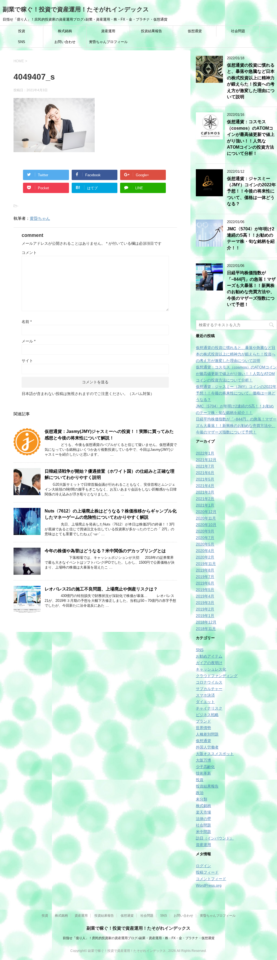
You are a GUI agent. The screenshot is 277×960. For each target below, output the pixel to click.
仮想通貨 (195, 31)
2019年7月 (205, 576)
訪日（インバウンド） (215, 838)
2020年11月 (206, 518)
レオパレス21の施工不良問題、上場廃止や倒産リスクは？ (101, 589)
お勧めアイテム (209, 656)
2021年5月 (205, 479)
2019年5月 (205, 589)
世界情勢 (203, 728)
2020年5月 (205, 544)
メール (28, 341)
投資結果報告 (151, 31)
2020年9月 (205, 531)
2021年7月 (205, 466)
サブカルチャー (209, 689)
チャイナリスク (209, 708)
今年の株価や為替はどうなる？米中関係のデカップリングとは (105, 550)
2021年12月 (206, 460)
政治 (199, 793)
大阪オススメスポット (215, 754)
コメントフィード (211, 879)
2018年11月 (206, 628)
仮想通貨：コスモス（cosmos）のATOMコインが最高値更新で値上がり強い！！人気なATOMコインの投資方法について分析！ (236, 373)
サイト (27, 360)
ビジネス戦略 (207, 715)
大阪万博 (203, 760)
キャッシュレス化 (211, 669)
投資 (21, 31)
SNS (21, 42)
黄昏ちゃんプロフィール (108, 42)
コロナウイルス (209, 682)
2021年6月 (205, 473)
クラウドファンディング (217, 676)
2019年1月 (205, 615)
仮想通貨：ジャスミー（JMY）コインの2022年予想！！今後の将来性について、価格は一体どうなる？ (251, 191)
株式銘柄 (65, 31)
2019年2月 (205, 609)
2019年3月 (205, 602)
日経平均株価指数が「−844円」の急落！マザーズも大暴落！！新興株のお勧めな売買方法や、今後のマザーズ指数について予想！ (251, 288)
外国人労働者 (207, 747)
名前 (27, 321)
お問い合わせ (64, 42)
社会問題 (238, 31)
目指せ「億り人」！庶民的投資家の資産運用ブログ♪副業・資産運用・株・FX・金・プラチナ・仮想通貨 (139, 938)
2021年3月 (205, 492)
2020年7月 (205, 537)
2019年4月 (205, 596)
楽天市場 (203, 812)
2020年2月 (205, 557)
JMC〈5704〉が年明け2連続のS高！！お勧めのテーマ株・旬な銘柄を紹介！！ (251, 238)
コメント (29, 252)
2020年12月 (206, 512)
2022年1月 (205, 453)
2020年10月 (206, 525)
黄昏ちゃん (40, 218)
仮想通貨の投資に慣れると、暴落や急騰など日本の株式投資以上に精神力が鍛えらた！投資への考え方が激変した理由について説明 (251, 81)
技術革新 (203, 773)
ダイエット (205, 702)
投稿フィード (207, 872)
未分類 (201, 799)
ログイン (203, 866)
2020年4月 (205, 550)
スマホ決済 (205, 695)
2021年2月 (205, 499)
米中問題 (203, 832)
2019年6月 (205, 583)
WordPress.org (209, 885)
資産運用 (108, 31)
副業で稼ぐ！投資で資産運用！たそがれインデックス (76, 9)
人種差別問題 (207, 734)
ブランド (203, 721)
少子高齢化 (205, 767)
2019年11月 (206, 563)
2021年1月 (205, 505)
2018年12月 (206, 622)
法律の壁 (203, 819)
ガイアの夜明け (209, 663)
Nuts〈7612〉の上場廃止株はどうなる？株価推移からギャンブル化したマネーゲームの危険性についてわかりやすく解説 (111, 514)
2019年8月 (205, 570)
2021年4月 (205, 486)
